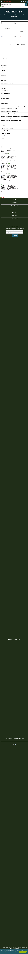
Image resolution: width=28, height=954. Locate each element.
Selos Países (12, 14)
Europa (25, 14)
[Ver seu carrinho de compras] (26, 1)
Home (1, 14)
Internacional (19, 14)
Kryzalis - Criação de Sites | (15, 948)
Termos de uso (15, 951)
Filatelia (6, 14)
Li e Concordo (23, 951)
